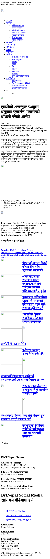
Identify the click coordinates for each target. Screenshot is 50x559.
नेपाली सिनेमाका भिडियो (21, 83)
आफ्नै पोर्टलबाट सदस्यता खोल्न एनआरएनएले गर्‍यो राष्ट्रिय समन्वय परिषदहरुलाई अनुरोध (34, 284)
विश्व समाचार (17, 37)
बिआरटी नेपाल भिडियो (20, 86)
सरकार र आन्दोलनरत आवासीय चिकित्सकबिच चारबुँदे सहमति (35, 389)
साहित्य (9, 54)
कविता (14, 61)
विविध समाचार (17, 40)
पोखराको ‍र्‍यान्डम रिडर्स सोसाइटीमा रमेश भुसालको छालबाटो (34, 266)
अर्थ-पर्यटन (10, 45)
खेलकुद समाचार (18, 35)
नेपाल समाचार (17, 28)
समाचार (9, 23)
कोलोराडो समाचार (19, 30)
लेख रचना (15, 71)
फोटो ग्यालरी (16, 81)
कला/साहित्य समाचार (20, 57)
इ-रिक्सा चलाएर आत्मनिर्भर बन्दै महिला (34, 351)
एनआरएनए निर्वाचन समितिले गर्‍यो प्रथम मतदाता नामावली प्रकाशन (33, 431)
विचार (8, 49)
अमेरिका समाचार (18, 25)
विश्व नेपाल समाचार (19, 33)
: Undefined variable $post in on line (25, 253)
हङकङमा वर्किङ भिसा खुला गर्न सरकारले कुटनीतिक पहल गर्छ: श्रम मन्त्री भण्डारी (34, 302)
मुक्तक (14, 69)
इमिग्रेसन (10, 47)
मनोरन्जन (9, 52)
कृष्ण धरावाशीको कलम (20, 76)
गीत (13, 66)
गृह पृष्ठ (9, 21)
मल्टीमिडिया (10, 78)
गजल (14, 64)
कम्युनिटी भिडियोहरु (19, 88)
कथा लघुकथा (17, 59)
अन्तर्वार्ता (9, 42)
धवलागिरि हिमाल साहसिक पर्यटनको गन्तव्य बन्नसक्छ (32, 318)
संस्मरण (15, 74)
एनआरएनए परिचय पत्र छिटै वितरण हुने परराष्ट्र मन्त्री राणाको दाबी (23, 417)
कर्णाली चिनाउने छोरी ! (13, 344)
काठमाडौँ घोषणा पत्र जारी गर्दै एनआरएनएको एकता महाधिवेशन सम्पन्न (22, 377)
